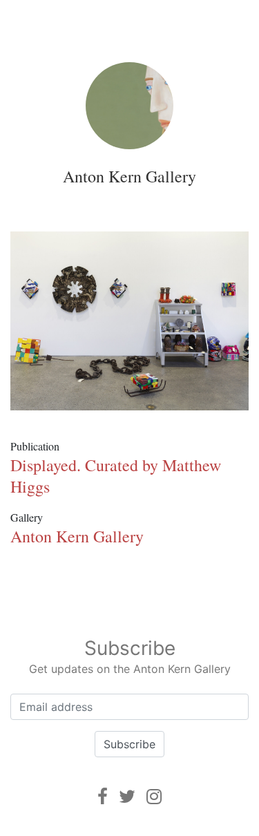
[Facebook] (102, 796)
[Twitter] (127, 796)
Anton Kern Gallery (129, 176)
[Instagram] (154, 796)
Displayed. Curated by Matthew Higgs (115, 475)
